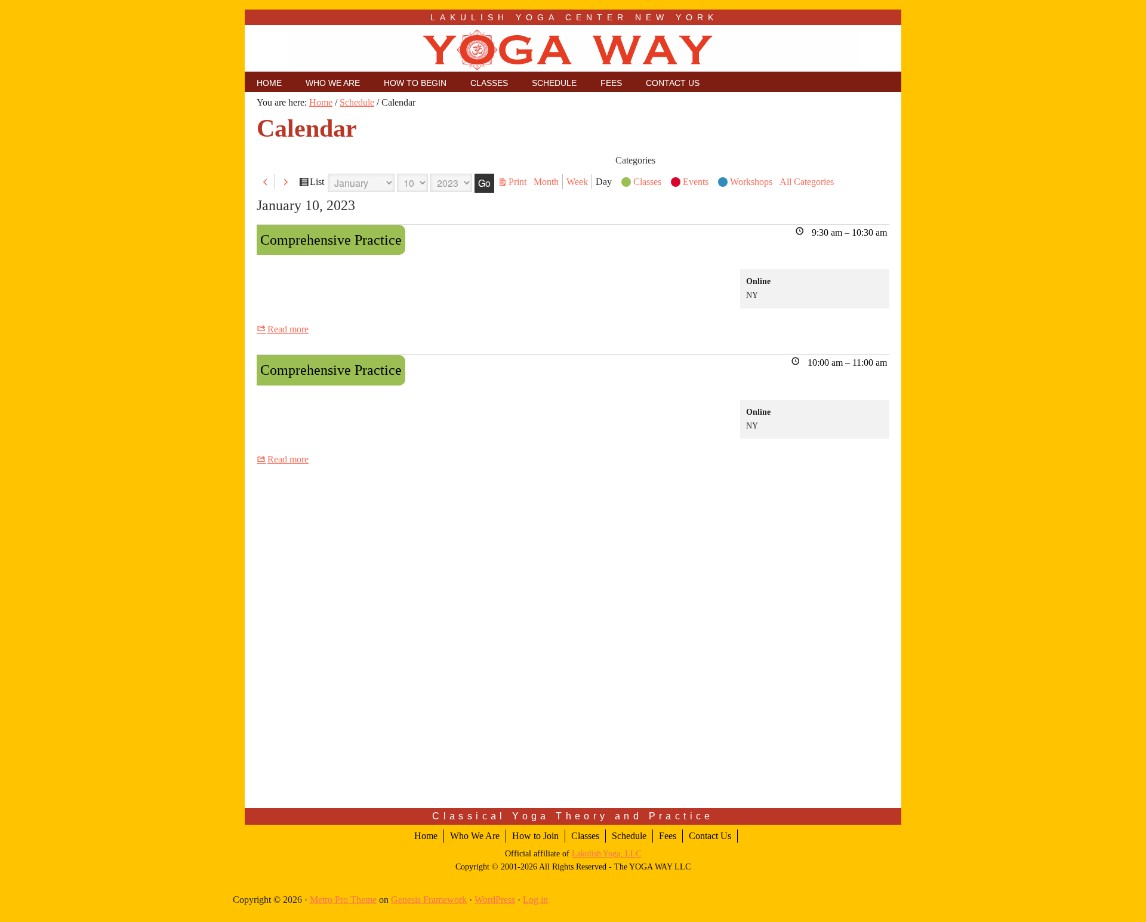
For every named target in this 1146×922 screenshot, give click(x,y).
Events (695, 182)
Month (546, 182)
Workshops (751, 182)
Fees (667, 836)
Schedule (629, 836)
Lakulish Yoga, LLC (606, 853)
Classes (647, 182)
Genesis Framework (429, 900)
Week (577, 182)
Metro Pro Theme (343, 900)
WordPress (495, 900)
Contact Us (710, 836)
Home (426, 836)
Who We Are (475, 836)
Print (519, 182)
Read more (288, 329)
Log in (535, 900)
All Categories (807, 182)
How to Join (535, 836)
